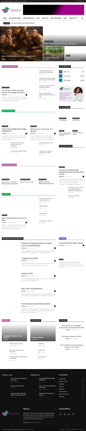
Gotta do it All (27, 273)
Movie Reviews (62, 118)
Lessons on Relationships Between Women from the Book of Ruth (47, 95)
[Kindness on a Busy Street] (5, 387)
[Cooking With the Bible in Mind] (71, 254)
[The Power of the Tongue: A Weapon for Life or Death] (34, 153)
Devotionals (5, 53)
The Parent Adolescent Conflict (71, 336)
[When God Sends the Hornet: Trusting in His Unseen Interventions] (5, 145)
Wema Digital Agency (29, 429)
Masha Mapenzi (43, 213)
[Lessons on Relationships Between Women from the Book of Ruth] (34, 95)
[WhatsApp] (83, 1)
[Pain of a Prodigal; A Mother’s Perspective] (5, 351)
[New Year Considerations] (10, 293)
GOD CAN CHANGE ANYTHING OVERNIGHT (23, 23)
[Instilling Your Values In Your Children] (14, 332)
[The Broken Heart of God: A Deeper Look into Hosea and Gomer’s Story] (34, 80)
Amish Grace (41, 343)
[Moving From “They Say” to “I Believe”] (53, 53)
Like (83, 71)
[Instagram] (79, 1)
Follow (82, 76)
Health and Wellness (25, 179)
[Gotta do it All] (10, 278)
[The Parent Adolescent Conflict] (78, 127)
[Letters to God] (78, 115)
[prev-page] (3, 104)
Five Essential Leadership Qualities (35, 304)
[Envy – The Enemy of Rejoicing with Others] (64, 36)
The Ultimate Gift (63, 120)
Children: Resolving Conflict (16, 343)
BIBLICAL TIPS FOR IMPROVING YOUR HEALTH (46, 182)
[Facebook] (76, 1)
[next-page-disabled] (6, 104)
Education (61, 130)
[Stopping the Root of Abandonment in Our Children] (5, 358)
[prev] (79, 23)
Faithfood (4, 94)
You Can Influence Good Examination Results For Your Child (65, 134)
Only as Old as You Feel (26, 182)
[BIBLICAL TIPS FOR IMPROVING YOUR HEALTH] (47, 174)
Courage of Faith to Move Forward (18, 151)
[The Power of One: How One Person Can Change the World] (14, 79)
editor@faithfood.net (35, 422)
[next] (82, 23)
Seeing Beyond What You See (46, 143)
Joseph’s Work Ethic (29, 258)
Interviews (4, 215)
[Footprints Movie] (43, 332)
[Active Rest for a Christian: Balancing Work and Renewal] (10, 174)
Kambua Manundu (43, 206)
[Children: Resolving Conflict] (5, 345)
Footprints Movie (37, 337)
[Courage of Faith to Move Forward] (5, 153)
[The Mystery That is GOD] (63, 197)
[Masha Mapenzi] (34, 215)
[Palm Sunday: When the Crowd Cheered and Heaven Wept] (75, 53)
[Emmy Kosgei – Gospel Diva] (34, 223)
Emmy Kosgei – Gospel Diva (45, 221)
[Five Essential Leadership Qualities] (10, 309)
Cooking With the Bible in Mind (71, 243)
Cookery (61, 259)
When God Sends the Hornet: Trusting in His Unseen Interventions (17, 144)
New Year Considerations (31, 289)
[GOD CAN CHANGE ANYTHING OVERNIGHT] (21, 43)
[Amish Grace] (33, 345)
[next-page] (6, 158)
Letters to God (75, 120)
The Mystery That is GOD (73, 195)
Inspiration (61, 167)
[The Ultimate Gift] (65, 115)
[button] (82, 18)
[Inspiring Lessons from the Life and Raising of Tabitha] (34, 87)
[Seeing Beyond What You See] (34, 145)
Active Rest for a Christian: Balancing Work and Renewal (10, 182)
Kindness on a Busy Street (18, 386)
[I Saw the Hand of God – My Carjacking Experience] (34, 200)
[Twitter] (81, 1)
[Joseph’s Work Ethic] (10, 263)
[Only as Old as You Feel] (28, 174)
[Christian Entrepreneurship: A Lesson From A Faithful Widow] (34, 72)
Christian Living (49, 41)
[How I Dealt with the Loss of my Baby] (14, 207)
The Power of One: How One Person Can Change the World (13, 91)
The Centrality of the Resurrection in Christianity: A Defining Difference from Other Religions (76, 189)
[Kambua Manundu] (34, 208)
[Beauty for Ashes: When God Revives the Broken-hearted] (5, 395)
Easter (68, 55)
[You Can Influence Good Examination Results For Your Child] (65, 127)
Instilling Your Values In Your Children (12, 336)
